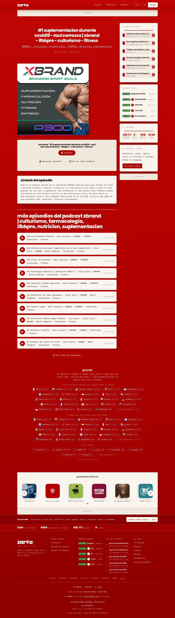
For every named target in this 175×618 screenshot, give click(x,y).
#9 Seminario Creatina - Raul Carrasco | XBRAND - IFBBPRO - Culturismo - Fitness (64, 331)
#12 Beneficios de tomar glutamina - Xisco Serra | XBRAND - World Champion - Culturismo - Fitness (61, 296)
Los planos (55, 543)
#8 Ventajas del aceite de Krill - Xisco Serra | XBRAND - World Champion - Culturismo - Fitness (60, 343)
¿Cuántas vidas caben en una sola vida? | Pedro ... (138, 34)
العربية (123, 578)
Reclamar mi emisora (60, 546)
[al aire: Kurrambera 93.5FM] (132, 116)
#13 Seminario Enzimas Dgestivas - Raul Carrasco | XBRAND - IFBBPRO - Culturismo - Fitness (63, 284)
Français (85, 578)
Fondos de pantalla (142, 562)
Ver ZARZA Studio (132, 166)
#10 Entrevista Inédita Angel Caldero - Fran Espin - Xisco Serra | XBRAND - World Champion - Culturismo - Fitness (61, 320)
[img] (87, 592)
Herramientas (139, 558)
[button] (85, 503)
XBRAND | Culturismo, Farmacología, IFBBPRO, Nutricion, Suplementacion (67, 46)
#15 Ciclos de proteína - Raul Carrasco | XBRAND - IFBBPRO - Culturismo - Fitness (58, 261)
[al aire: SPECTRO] (132, 105)
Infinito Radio (140, 99)
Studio (97, 4)
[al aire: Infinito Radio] (132, 99)
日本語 (114, 578)
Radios (124, 4)
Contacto (137, 546)
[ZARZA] (24, 5)
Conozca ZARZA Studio (142, 519)
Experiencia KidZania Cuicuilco (119, 550)
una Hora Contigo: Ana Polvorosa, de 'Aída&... (138, 58)
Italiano (105, 578)
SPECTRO (138, 105)
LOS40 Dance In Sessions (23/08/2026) (138, 66)
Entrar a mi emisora (60, 550)
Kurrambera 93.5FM (141, 116)
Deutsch (95, 578)
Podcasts (111, 4)
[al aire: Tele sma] (132, 110)
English (62, 578)
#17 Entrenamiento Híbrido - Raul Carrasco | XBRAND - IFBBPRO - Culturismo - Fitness (60, 237)
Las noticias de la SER (117, 556)
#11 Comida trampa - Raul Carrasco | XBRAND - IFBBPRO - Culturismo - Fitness (63, 308)
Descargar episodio (51, 161)
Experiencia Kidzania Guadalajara (119, 543)
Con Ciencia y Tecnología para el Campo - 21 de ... (138, 74)
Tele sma (138, 110)
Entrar (153, 5)
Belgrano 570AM (138, 94)
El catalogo (139, 543)
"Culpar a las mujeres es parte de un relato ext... (138, 50)
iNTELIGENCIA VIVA (92, 596)
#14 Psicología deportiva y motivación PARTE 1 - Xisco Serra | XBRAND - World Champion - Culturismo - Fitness (63, 273)
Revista (137, 554)
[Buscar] (144, 5)
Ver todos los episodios (68, 355)
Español (52, 578)
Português (73, 578)
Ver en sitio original (83, 161)
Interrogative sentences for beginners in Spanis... (138, 42)
